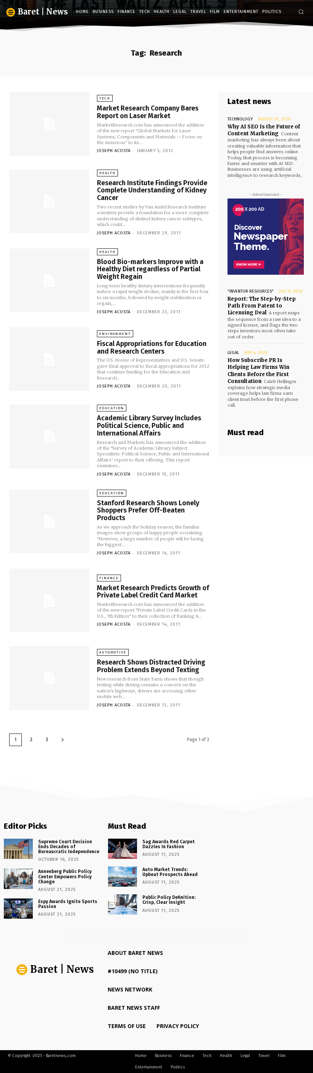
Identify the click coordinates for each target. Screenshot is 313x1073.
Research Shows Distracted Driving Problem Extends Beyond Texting (151, 666)
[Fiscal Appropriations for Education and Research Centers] (49, 359)
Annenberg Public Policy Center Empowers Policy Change (65, 876)
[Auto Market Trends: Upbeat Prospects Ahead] (122, 876)
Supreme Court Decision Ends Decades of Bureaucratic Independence (68, 846)
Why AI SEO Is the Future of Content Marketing (263, 130)
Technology (240, 119)
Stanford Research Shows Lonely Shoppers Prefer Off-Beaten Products (148, 510)
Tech (104, 98)
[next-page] (62, 739)
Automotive (112, 652)
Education (111, 408)
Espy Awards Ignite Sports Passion (67, 904)
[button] (301, 11)
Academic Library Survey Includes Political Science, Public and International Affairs (149, 425)
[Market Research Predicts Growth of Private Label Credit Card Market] (49, 601)
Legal (233, 353)
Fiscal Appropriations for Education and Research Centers (152, 348)
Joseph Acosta (114, 150)
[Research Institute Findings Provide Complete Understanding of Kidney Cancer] (49, 202)
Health (107, 173)
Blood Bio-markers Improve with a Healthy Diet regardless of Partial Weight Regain (150, 269)
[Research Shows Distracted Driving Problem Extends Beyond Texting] (49, 678)
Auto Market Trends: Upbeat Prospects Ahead (170, 872)
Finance (109, 578)
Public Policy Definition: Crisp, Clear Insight (168, 900)
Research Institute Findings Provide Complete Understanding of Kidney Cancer (152, 190)
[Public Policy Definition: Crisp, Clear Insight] (122, 904)
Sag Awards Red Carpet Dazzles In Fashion (168, 844)
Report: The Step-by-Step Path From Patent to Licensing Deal (261, 306)
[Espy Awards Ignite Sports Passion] (18, 908)
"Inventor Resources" (250, 291)
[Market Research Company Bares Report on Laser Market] (49, 124)
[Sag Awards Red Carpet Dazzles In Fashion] (122, 849)
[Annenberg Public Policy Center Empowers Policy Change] (18, 878)
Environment (115, 334)
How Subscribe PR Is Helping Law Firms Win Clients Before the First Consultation (258, 370)
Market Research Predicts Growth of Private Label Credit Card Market (153, 592)
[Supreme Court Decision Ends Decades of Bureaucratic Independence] (18, 849)
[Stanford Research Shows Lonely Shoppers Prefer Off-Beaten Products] (49, 522)
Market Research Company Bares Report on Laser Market (147, 112)
